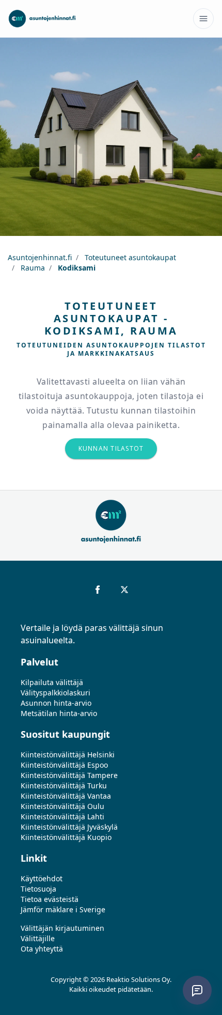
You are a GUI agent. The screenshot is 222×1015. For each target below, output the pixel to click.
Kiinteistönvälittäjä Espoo (64, 765)
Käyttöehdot (41, 878)
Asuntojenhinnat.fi (40, 257)
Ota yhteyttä (42, 949)
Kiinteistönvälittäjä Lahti (62, 816)
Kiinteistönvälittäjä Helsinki (68, 754)
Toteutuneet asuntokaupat (129, 257)
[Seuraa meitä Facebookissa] (97, 589)
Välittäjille (38, 938)
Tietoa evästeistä (49, 899)
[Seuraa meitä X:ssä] (124, 589)
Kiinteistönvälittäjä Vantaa (66, 796)
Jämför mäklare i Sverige (63, 909)
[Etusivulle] (42, 18)
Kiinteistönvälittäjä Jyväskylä (69, 827)
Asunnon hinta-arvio (56, 703)
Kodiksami (76, 268)
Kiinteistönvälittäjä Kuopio (66, 837)
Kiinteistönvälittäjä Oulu (62, 806)
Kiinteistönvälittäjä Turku (64, 785)
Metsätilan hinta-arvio (59, 713)
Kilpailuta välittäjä (52, 682)
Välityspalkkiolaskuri (55, 692)
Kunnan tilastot (111, 448)
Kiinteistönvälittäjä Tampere (69, 775)
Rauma (32, 268)
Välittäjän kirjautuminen (62, 928)
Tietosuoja (38, 889)
